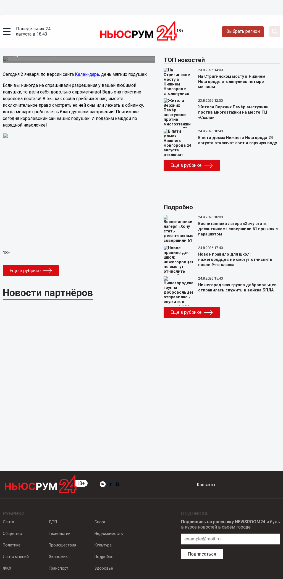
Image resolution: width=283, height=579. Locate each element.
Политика (11, 545)
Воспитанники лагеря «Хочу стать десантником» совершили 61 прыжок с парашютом (238, 229)
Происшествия (62, 545)
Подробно (104, 556)
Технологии (59, 533)
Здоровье (104, 568)
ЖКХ (7, 568)
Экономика (59, 556)
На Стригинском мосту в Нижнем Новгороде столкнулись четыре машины (231, 81)
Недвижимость (109, 533)
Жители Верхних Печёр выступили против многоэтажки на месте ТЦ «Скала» (233, 112)
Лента (8, 522)
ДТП (53, 522)
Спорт (100, 522)
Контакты (206, 484)
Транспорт (58, 568)
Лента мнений (16, 556)
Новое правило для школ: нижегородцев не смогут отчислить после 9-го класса (235, 259)
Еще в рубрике (25, 270)
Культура (103, 545)
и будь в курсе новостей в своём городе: (230, 524)
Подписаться (202, 554)
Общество (12, 533)
